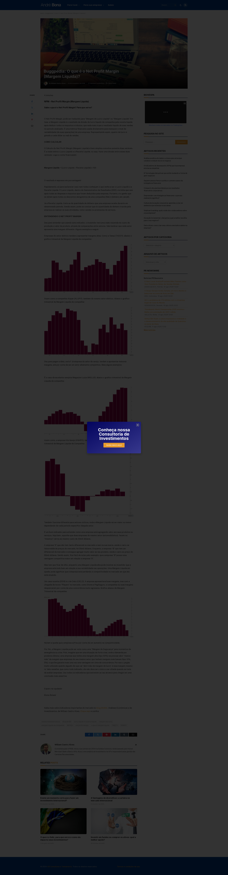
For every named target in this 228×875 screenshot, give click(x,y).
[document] (114, 437)
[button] (138, 425)
